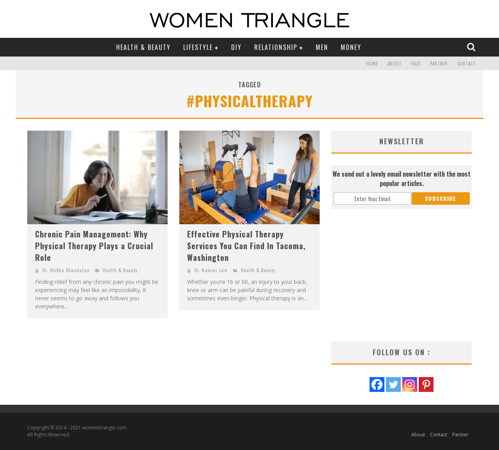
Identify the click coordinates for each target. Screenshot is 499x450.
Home (372, 63)
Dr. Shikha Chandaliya (66, 270)
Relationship (275, 47)
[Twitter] (393, 384)
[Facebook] (377, 384)
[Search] (472, 47)
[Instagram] (409, 384)
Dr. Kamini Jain (211, 270)
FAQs (416, 63)
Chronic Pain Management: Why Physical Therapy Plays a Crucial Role (94, 245)
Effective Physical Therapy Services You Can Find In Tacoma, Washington (246, 245)
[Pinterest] (426, 384)
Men (322, 47)
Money (351, 47)
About (395, 63)
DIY (236, 47)
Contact (466, 63)
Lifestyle (198, 47)
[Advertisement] (401, 275)
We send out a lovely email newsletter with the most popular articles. (402, 178)
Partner (439, 63)
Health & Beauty (143, 47)
